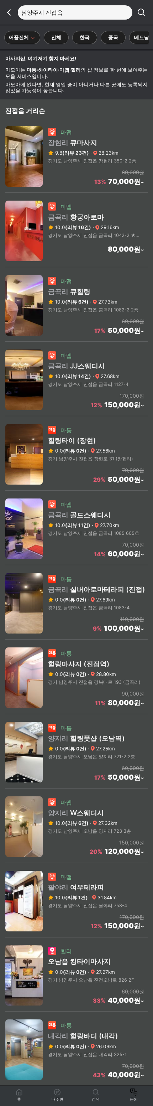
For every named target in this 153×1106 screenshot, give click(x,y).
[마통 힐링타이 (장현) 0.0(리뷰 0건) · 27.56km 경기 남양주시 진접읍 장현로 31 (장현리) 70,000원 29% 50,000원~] (76, 488)
